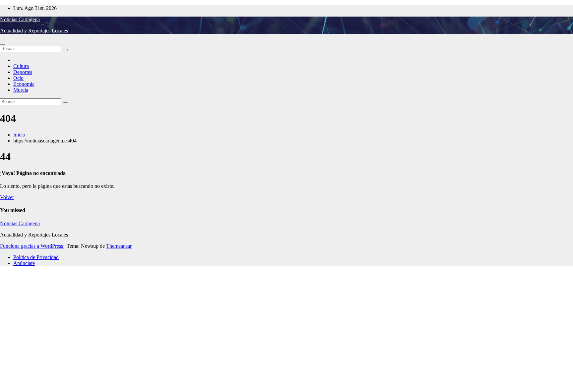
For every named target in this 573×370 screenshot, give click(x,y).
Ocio (18, 78)
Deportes (22, 72)
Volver (7, 197)
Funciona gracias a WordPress (32, 246)
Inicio (19, 134)
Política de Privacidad (36, 257)
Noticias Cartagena (20, 19)
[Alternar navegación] (2, 44)
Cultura (21, 66)
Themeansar (119, 246)
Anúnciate (24, 263)
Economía (23, 84)
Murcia (20, 90)
